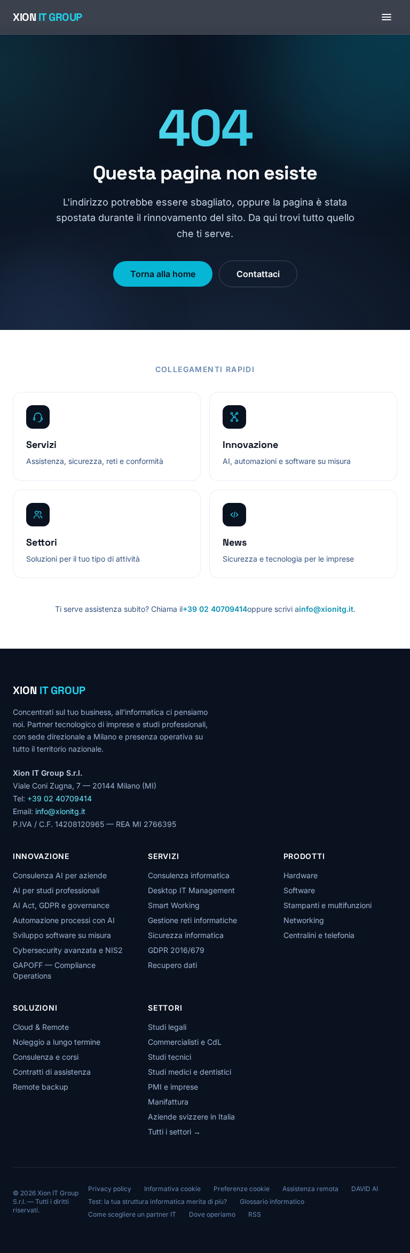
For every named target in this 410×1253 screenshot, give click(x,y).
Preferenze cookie (242, 1189)
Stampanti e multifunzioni (327, 905)
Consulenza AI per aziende (60, 875)
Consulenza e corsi (45, 1056)
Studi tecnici (169, 1056)
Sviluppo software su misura (62, 935)
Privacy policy (109, 1189)
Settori (165, 1007)
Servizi (163, 856)
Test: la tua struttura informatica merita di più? (157, 1201)
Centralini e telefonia (318, 935)
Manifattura (168, 1101)
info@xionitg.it (326, 608)
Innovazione (41, 856)
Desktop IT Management (191, 890)
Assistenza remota (310, 1189)
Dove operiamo (212, 1214)
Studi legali (167, 1026)
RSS (254, 1214)
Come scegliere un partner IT (132, 1214)
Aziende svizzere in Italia (191, 1116)
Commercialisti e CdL (185, 1041)
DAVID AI (364, 1189)
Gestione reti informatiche (192, 920)
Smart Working (174, 905)
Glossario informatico (272, 1201)
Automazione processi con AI (64, 920)
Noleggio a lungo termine (56, 1041)
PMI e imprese (173, 1086)
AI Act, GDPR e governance (61, 905)
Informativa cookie (172, 1189)
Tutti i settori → (174, 1131)
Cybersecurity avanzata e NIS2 (68, 950)
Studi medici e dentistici (189, 1071)
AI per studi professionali (56, 890)
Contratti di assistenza (52, 1071)
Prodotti (304, 856)
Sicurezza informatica (186, 935)
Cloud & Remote (41, 1026)
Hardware (300, 875)
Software (299, 890)
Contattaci (258, 274)
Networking (303, 920)
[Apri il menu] (386, 17)
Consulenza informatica (189, 875)
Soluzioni (35, 1007)
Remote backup (40, 1086)
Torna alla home (162, 274)
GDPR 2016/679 (176, 950)
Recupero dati (172, 965)
